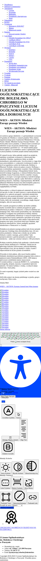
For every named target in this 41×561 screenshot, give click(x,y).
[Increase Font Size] (3, 393)
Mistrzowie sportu (15, 30)
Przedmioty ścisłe (15, 69)
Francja (11, 54)
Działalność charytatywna (18, 16)
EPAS (6, 81)
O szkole (7, 75)
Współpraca (8, 5)
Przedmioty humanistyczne (18, 65)
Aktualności (8, 8)
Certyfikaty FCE (14, 44)
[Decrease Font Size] (3, 401)
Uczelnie (7, 73)
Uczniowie (8, 24)
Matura (11, 28)
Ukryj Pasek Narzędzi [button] (8, 396)
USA (10, 59)
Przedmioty (8, 61)
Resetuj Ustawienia (7, 507)
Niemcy (11, 55)
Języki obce (13, 63)
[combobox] (20, 338)
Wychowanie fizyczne (16, 71)
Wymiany (7, 48)
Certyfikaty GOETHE (16, 46)
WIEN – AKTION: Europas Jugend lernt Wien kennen (19, 286)
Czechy (11, 57)
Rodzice (7, 32)
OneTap (15, 392)
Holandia (12, 52)
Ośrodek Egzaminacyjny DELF (20, 38)
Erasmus (7, 77)
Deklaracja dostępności (12, 7)
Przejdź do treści (6, 505)
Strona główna (5, 329)
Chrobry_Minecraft (11, 85)
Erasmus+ (12, 50)
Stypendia (12, 12)
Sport (10, 18)
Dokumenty (8, 20)
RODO (7, 22)
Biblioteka (12, 14)
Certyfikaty (8, 36)
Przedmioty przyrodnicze (17, 67)
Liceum (11, 10)
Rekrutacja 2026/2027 (16, 26)
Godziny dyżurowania (12, 79)
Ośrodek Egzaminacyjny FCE (19, 42)
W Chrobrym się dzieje (12, 83)
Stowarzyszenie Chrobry (17, 34)
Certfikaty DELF (15, 40)
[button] (1, 345)
